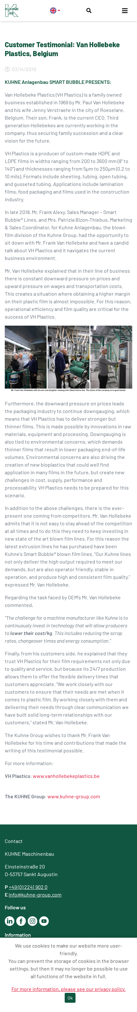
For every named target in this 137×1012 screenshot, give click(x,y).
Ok (70, 998)
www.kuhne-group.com (73, 796)
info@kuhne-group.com (35, 894)
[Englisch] (55, 10)
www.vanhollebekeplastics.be (66, 776)
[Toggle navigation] (125, 11)
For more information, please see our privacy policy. (68, 989)
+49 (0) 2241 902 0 (28, 887)
